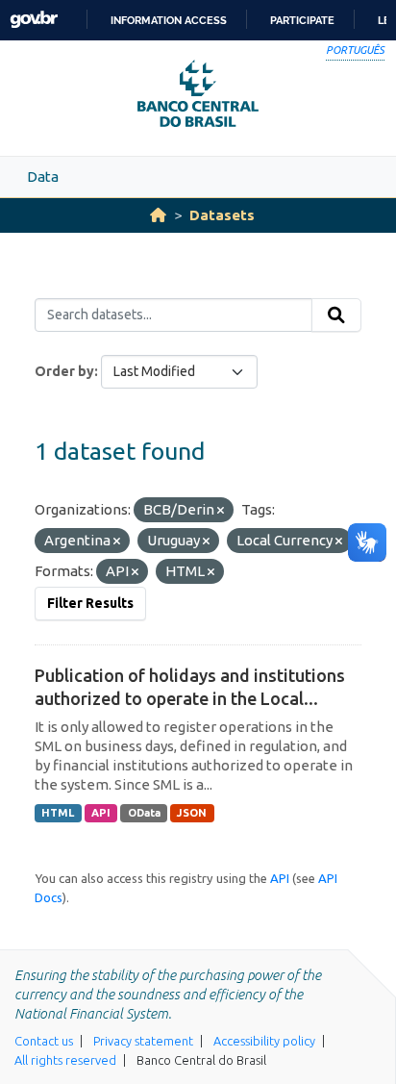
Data (43, 176)
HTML (57, 813)
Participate (302, 20)
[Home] (158, 215)
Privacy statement (143, 1040)
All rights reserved (65, 1060)
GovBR (34, 20)
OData (144, 813)
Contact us (43, 1040)
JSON (192, 813)
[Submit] (336, 315)
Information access (169, 20)
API (101, 813)
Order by (64, 371)
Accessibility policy (264, 1040)
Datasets (222, 215)
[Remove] (220, 511)
